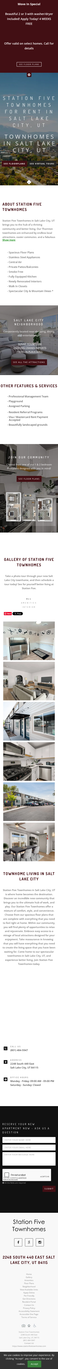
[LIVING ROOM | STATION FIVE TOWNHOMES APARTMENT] (29, 681)
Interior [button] (29, 607)
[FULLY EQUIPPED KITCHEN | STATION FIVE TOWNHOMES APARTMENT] (29, 761)
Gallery (29, 1277)
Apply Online (29, 1292)
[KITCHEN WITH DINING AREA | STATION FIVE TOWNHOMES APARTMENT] (29, 842)
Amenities (29, 1280)
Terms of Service (29, 1317)
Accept (34, 1363)
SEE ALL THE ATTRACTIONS (29, 362)
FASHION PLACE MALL (30, 351)
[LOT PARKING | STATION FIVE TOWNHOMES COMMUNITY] (29, 801)
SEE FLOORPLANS (14, 163)
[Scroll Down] (29, 181)
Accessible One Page (29, 1314)
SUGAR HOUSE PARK (30, 344)
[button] (29, 75)
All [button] (29, 599)
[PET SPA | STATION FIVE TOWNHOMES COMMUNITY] (29, 641)
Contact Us (29, 1305)
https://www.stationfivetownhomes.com (29, 1346)
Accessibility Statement (29, 1311)
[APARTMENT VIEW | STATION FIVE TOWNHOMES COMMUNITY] (29, 721)
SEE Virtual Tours (42, 163)
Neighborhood (29, 1286)
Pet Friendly (29, 1295)
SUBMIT (49, 1188)
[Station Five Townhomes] (29, 1225)
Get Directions (29, 1298)
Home (29, 1274)
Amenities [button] (29, 603)
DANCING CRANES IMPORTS (30, 347)
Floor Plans (29, 1283)
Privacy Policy (29, 1308)
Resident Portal (29, 1301)
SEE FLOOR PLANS (29, 479)
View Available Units (29, 1289)
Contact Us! (29, 1343)
